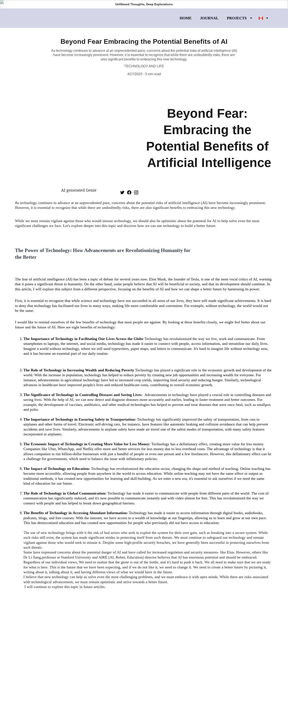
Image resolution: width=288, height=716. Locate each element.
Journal (209, 18)
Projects (237, 18)
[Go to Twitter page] (122, 192)
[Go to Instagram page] (136, 192)
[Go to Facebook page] (129, 192)
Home (186, 18)
